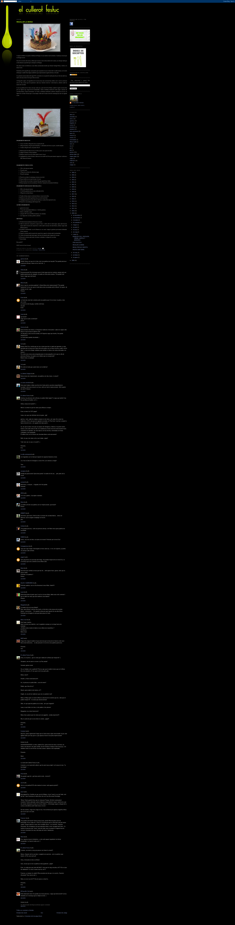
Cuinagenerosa (25, 546)
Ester (22, 297)
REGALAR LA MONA (25, 22)
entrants (72, 129)
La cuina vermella (25, 382)
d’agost (75, 225)
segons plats (73, 156)
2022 (73, 182)
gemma (23, 259)
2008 (73, 260)
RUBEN (23, 537)
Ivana (22, 314)
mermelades (73, 139)
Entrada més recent (22, 913)
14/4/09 (23, 310)
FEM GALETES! (77, 242)
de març (75, 252)
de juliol (75, 227)
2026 (73, 172)
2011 (73, 208)
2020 (73, 187)
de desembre (76, 215)
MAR (22, 638)
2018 (73, 191)
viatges (72, 164)
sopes (71, 158)
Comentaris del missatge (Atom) (33, 916)
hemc (71, 133)
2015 (73, 199)
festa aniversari (74, 131)
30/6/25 (23, 906)
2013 (73, 203)
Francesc (23, 818)
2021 (73, 184)
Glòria (22, 269)
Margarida (23, 605)
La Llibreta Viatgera (26, 373)
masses (72, 135)
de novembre (76, 217)
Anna (22, 773)
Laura (22, 592)
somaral (23, 482)
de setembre (76, 222)
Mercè (22, 282)
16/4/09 (23, 814)
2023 (73, 179)
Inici (42, 913)
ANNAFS (23, 513)
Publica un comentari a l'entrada (25, 910)
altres (71, 114)
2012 (73, 206)
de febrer (75, 255)
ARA (22, 493)
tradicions (42, 250)
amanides (72, 116)
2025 (73, 175)
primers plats (73, 154)
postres (35, 250)
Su (21, 344)
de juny (75, 229)
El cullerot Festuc (25, 395)
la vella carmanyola (26, 454)
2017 (73, 194)
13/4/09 (23, 265)
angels (22, 557)
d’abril (75, 234)
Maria (22, 568)
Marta (22, 502)
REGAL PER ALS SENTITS (80, 247)
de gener (75, 257)
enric (22, 792)
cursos (71, 125)
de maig (75, 232)
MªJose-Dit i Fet (25, 891)
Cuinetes (23, 731)
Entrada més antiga (62, 913)
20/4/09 (23, 898)
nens (71, 144)
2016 (73, 196)
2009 (73, 213)
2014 (73, 201)
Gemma (23, 327)
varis (71, 162)
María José (24, 619)
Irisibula (23, 526)
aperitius (72, 121)
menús (71, 137)
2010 (73, 210)
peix (71, 150)
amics (71, 118)
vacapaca (23, 471)
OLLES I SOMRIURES (27, 583)
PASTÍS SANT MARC (78, 249)
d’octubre (75, 220)
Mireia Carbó (73, 142)
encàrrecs (72, 127)
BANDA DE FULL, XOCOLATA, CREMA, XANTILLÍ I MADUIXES (81, 238)
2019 (73, 189)
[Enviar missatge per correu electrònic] (42, 248)
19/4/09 (23, 887)
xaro (22, 782)
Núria (22, 836)
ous (71, 146)
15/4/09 (23, 634)
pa (70, 148)
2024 (73, 177)
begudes (72, 123)
